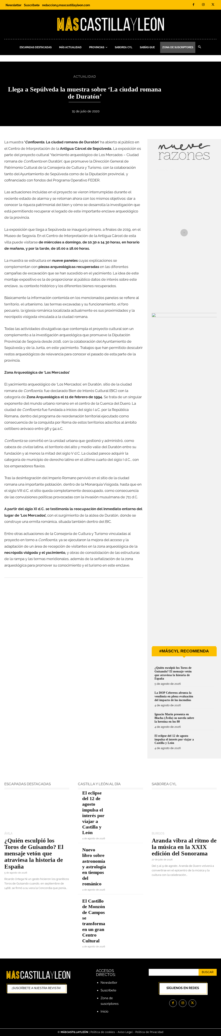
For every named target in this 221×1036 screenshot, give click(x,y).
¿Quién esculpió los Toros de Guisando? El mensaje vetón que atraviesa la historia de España (33, 853)
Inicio (104, 1011)
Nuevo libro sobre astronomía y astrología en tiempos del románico (94, 866)
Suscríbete (108, 990)
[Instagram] (203, 5)
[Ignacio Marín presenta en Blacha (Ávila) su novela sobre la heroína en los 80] (206, 719)
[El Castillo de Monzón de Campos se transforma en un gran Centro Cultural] (126, 904)
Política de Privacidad (149, 1032)
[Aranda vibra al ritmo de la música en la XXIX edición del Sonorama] (184, 811)
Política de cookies (102, 1032)
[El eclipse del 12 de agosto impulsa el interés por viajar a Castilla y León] (206, 741)
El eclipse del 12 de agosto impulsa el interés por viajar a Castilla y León (174, 739)
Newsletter (109, 983)
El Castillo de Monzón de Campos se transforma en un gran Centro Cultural (93, 920)
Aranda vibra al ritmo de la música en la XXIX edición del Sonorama (184, 847)
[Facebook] (193, 5)
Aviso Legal (125, 1032)
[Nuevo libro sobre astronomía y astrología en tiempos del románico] (126, 853)
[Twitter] (213, 5)
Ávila (8, 833)
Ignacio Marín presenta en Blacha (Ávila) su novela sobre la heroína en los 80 (174, 718)
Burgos (158, 833)
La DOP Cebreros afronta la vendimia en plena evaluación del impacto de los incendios (174, 696)
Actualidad (84, 77)
